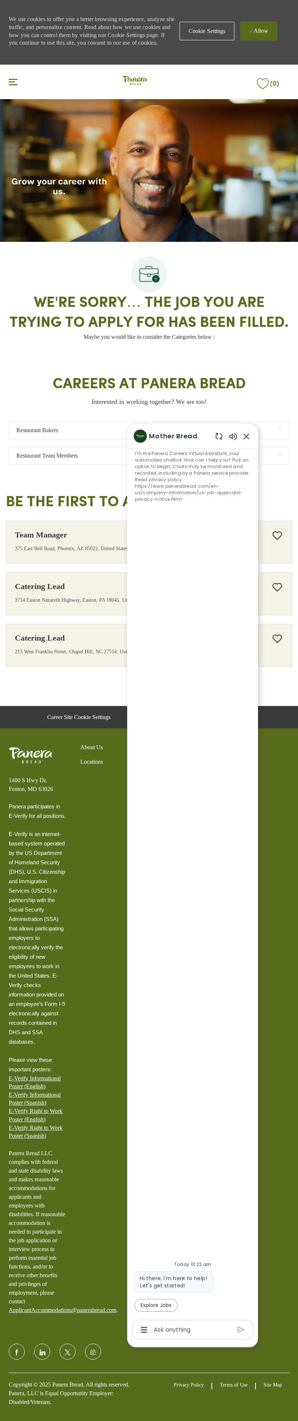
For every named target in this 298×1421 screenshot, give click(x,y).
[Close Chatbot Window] (246, 436)
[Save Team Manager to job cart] (277, 535)
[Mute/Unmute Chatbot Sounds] (232, 436)
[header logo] (135, 81)
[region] (192, 882)
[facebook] (17, 1352)
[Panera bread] (30, 755)
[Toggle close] (13, 81)
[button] (207, 31)
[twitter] (68, 1352)
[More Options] (144, 1329)
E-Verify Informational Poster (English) (35, 1082)
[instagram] (93, 1352)
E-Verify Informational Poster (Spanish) (35, 1099)
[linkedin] (42, 1352)
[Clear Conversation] (219, 436)
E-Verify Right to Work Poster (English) (36, 1115)
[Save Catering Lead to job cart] (277, 587)
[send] (241, 1329)
